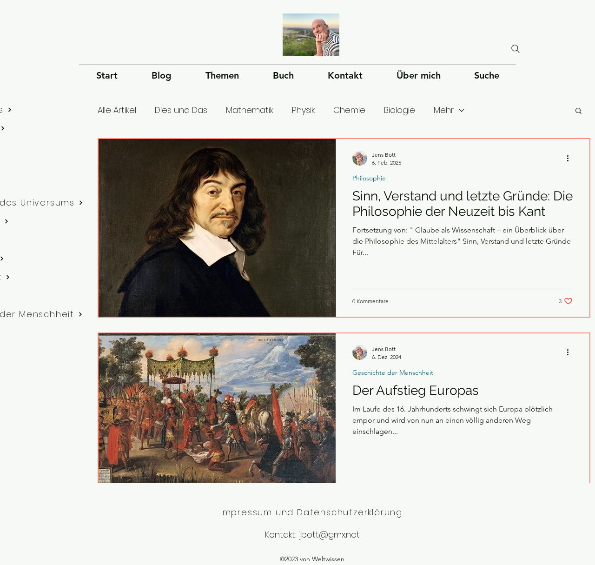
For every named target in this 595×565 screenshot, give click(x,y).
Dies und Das (181, 110)
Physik (303, 110)
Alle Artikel (117, 110)
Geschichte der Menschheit (392, 373)
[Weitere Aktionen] (571, 158)
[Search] (515, 49)
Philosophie (369, 178)
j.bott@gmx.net (329, 534)
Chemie (349, 110)
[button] (578, 111)
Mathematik (249, 110)
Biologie (399, 110)
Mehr (444, 110)
